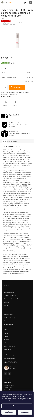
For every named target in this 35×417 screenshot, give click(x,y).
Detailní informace (6, 96)
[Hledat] (20, 2)
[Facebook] (5, 373)
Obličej (6, 333)
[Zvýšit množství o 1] (8, 86)
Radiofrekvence (8, 315)
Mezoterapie (7, 349)
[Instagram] (9, 373)
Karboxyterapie (8, 321)
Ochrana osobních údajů (11, 299)
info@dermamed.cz (9, 359)
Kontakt (6, 305)
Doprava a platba (9, 293)
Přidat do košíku (18, 87)
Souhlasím (25, 412)
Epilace (6, 337)
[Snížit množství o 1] (8, 88)
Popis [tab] (4, 141)
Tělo (5, 343)
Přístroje (6, 340)
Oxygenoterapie (8, 324)
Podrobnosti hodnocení (26, 23)
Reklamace (7, 302)
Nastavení (16, 406)
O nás (5, 289)
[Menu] (31, 2)
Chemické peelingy (9, 318)
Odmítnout (9, 412)
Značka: (9, 25)
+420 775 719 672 (10, 362)
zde (9, 401)
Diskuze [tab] (9, 141)
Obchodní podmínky (10, 296)
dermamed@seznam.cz (10, 390)
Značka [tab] (15, 141)
